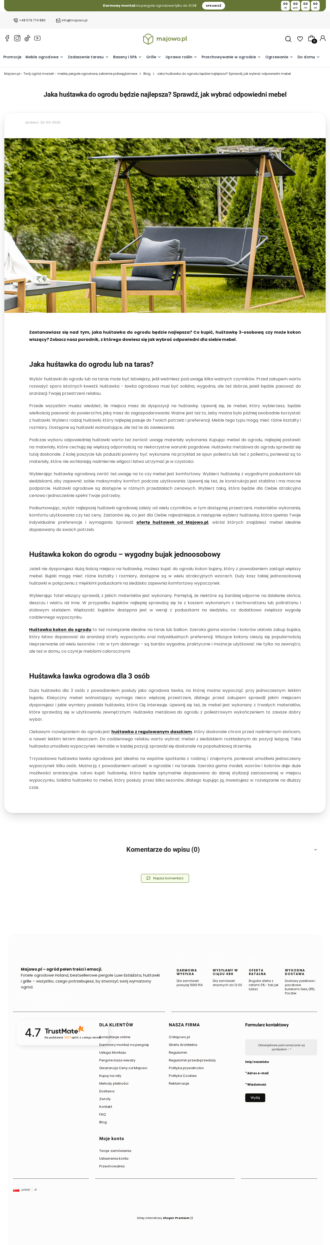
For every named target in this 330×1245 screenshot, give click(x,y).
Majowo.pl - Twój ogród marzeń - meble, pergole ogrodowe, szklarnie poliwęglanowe (70, 73)
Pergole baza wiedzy (117, 1060)
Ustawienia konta (114, 1158)
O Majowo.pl (179, 1037)
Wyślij (255, 1097)
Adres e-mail (258, 1073)
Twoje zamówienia (115, 1150)
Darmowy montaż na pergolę (124, 1044)
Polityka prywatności (186, 1068)
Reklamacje (179, 1083)
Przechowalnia (112, 1166)
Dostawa (106, 1091)
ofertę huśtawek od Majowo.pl (172, 522)
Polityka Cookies (183, 1075)
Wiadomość (256, 1084)
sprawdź (214, 6)
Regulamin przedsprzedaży (192, 1060)
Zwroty (105, 1098)
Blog (147, 73)
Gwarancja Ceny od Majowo (123, 1068)
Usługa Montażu (112, 1052)
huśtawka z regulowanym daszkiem (151, 732)
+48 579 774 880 (32, 20)
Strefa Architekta (183, 1044)
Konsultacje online (114, 1037)
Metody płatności (114, 1083)
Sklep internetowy (163, 1218)
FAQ (102, 1114)
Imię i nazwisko (257, 1062)
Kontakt (105, 1106)
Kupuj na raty (110, 1075)
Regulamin (178, 1052)
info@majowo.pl (74, 20)
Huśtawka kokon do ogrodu (60, 630)
